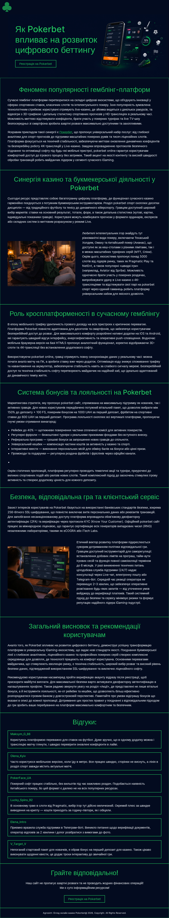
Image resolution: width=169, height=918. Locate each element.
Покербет (65, 132)
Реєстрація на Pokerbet (84, 899)
